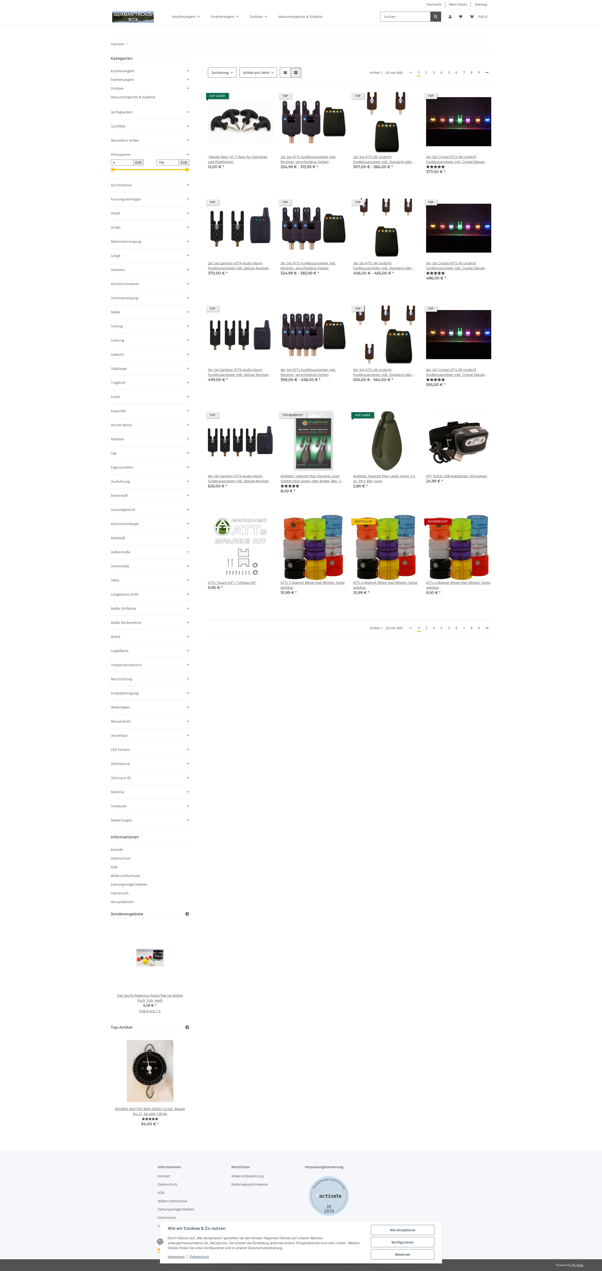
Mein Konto (458, 4)
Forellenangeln (122, 79)
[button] (450, 16)
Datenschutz (199, 1257)
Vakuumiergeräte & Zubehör (133, 97)
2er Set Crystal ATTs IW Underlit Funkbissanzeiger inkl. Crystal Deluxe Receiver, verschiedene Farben (455, 159)
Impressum (176, 1257)
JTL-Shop (577, 1265)
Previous (122, 971)
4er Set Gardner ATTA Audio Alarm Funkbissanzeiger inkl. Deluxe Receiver (238, 478)
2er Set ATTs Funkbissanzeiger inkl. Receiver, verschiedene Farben (308, 159)
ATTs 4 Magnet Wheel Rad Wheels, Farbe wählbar (385, 585)
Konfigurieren (403, 1242)
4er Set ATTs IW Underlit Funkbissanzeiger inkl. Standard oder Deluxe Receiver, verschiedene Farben (383, 372)
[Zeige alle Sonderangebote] (187, 914)
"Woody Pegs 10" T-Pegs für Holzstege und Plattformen (237, 159)
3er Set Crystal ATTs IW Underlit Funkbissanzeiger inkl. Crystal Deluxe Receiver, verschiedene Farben (455, 266)
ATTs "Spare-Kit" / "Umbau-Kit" (232, 582)
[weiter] (487, 72)
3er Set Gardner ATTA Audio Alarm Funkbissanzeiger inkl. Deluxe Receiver (238, 372)
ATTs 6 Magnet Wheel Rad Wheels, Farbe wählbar (458, 585)
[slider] (112, 170)
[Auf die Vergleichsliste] (253, 97)
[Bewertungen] (435, 166)
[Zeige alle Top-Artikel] (187, 1027)
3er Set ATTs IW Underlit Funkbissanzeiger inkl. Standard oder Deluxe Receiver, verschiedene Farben (383, 266)
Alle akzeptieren (403, 1230)
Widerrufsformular (125, 875)
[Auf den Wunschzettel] (265, 97)
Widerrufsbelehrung (247, 1176)
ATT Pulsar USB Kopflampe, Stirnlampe (456, 476)
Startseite (433, 4)
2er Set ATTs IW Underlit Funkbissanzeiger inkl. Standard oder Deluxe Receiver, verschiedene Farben (383, 159)
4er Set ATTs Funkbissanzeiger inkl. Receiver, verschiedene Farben (308, 372)
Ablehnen (402, 1254)
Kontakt (117, 849)
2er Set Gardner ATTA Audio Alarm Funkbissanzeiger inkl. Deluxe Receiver (238, 265)
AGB (114, 867)
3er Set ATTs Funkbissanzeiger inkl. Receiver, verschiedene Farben (308, 265)
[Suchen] (435, 17)
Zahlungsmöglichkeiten (129, 884)
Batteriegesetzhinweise (249, 1184)
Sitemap (481, 4)
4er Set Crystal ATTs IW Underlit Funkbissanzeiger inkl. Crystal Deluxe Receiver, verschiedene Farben (455, 372)
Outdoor (117, 88)
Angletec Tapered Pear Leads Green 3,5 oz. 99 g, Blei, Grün (384, 478)
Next (177, 971)
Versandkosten (122, 902)
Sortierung (220, 72)
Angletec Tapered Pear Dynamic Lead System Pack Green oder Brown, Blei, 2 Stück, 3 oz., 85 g (311, 478)
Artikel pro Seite (256, 72)
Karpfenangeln (122, 71)
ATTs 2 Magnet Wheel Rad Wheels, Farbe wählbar (313, 585)
